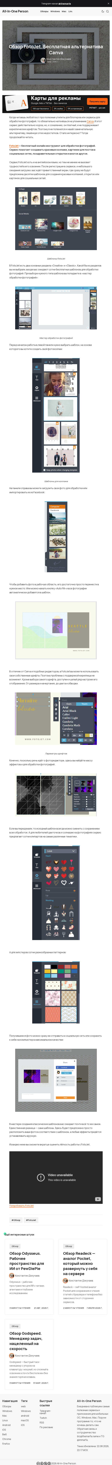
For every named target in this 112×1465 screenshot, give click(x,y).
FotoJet (14, 145)
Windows (55, 11)
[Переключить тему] (103, 11)
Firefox (6, 1443)
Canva (90, 121)
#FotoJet (31, 1220)
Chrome (6, 1439)
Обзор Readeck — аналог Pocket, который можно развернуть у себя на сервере (80, 1263)
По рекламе (46, 1427)
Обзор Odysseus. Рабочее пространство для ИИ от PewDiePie (26, 1261)
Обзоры (44, 11)
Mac (64, 11)
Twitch (43, 1417)
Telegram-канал (45, 1412)
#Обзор (16, 1220)
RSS (42, 1422)
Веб (4, 1434)
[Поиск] (107, 11)
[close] (108, 3)
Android (6, 1425)
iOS (4, 1429)
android (25, 1415)
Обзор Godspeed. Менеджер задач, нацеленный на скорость (25, 1341)
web (23, 1406)
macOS (25, 1420)
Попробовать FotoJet (21, 1205)
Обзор (15, 1246)
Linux (71, 11)
